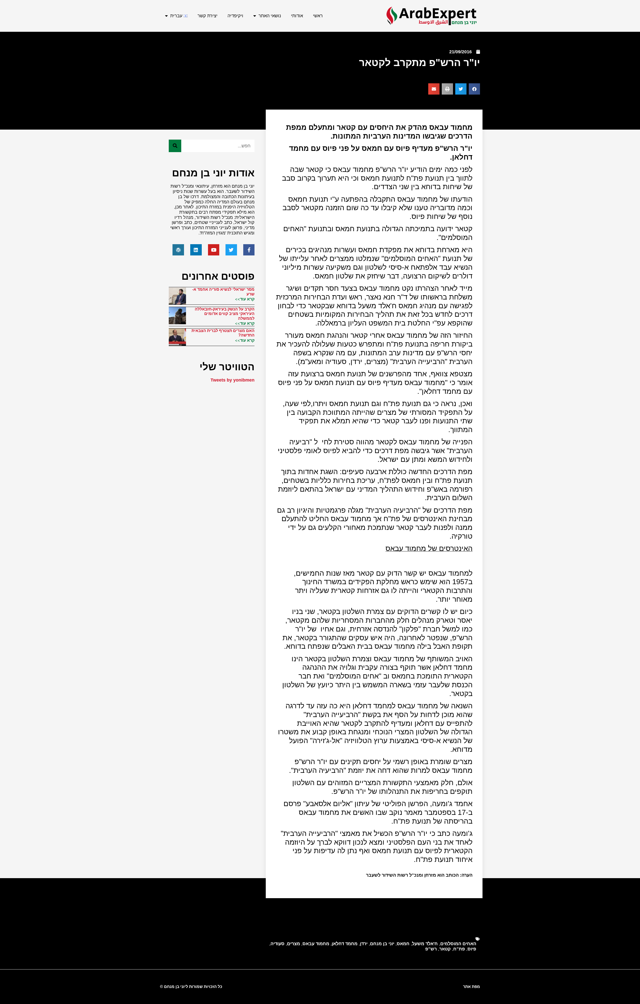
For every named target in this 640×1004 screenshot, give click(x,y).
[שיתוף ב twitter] (460, 89)
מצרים (293, 943)
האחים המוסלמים (458, 943)
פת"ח (459, 948)
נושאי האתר (269, 15)
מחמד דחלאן (345, 943)
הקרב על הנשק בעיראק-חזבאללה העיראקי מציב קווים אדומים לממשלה (224, 313)
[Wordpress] (178, 250)
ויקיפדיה (235, 15)
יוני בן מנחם (382, 943)
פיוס (472, 948)
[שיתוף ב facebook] (474, 89)
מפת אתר (471, 986)
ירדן (364, 943)
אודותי (297, 15)
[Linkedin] (196, 250)
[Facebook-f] (249, 250)
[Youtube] (214, 250)
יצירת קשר (208, 15)
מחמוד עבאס (315, 943)
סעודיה (277, 943)
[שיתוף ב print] (447, 89)
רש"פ (431, 948)
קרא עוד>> (244, 298)
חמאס (403, 943)
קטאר (445, 948)
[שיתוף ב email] (434, 89)
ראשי (318, 15)
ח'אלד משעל (425, 943)
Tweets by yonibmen (232, 380)
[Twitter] (231, 250)
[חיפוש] (175, 146)
